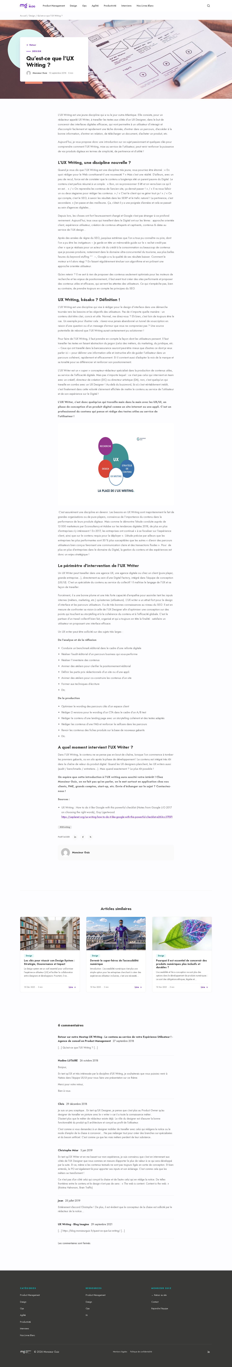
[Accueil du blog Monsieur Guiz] (27, 5)
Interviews (126, 5)
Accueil (23, 15)
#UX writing (65, 827)
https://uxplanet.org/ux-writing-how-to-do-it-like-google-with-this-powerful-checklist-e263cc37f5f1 (117, 817)
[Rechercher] (208, 5)
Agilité (95, 5)
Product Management (54, 5)
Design (73, 5)
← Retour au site (159, 1295)
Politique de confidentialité (141, 1351)
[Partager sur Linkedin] (75, 837)
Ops (84, 5)
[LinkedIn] (209, 1352)
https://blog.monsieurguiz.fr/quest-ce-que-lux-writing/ (91, 1231)
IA (87, 1315)
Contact (154, 1301)
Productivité (110, 5)
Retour (33, 44)
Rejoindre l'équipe (159, 1308)
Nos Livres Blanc (145, 5)
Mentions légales (120, 1351)
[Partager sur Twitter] (90, 837)
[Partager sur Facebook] (83, 837)
